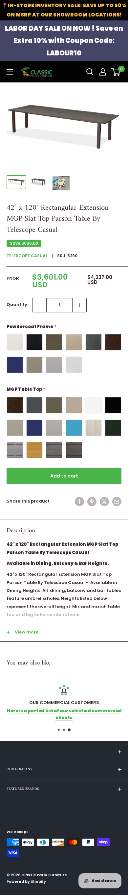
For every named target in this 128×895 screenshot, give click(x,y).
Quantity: (17, 304)
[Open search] (90, 72)
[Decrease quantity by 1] (39, 305)
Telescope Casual (27, 256)
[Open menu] (10, 72)
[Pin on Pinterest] (91, 501)
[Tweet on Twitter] (104, 501)
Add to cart (64, 476)
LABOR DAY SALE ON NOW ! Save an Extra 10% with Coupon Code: (64, 41)
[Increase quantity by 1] (79, 305)
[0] (116, 72)
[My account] (102, 72)
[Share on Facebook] (79, 501)
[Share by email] (116, 501)
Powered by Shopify (26, 881)
